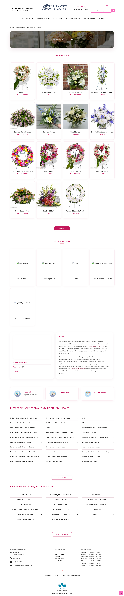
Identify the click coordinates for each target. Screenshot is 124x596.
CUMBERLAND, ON (61, 500)
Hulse (48, 428)
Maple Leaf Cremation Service (56, 452)
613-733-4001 (23, 11)
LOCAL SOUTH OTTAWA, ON (61, 514)
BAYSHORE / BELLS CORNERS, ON (61, 495)
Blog (56, 552)
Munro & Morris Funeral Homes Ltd (57, 457)
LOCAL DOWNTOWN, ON (25, 514)
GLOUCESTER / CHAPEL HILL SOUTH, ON (25, 509)
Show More (62, 228)
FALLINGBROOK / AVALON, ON (96, 500)
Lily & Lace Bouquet (75, 92)
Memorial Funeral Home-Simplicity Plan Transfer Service (26, 457)
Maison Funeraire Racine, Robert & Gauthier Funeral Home (26, 452)
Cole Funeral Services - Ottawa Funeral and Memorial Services (98, 437)
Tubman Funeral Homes (90, 423)
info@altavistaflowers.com (21, 562)
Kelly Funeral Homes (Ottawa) (56, 447)
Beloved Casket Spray (22, 132)
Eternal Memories (49, 92)
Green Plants (22, 279)
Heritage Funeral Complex (90, 442)
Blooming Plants (49, 279)
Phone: (15, 371)
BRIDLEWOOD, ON (96, 495)
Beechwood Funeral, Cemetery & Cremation (61, 432)
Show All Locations (62, 534)
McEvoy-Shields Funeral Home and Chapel (96, 452)
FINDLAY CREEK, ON (60, 505)
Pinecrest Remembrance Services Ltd (23, 461)
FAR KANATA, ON (25, 505)
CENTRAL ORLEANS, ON (25, 500)
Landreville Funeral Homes (91, 447)
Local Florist (58, 561)
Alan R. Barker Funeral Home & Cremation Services (26, 432)
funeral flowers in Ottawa (96, 346)
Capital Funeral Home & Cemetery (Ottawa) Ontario (62, 437)
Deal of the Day (28, 18)
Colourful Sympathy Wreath (22, 171)
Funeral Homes (59, 559)
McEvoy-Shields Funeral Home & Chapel (23, 418)
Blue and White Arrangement (102, 132)
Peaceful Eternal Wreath (75, 211)
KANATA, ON (97, 509)
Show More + (62, 477)
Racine (84, 418)
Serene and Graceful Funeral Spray (102, 92)
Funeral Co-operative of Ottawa (57, 442)
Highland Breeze (49, 132)
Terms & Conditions (60, 554)
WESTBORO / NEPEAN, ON (60, 519)
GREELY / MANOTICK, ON (61, 509)
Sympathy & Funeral (72, 18)
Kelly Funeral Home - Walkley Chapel (22, 428)
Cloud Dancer (75, 132)
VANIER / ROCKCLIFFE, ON (25, 519)
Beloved (22, 92)
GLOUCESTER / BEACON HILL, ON (96, 505)
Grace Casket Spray (22, 211)
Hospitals (57, 556)
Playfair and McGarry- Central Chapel (94, 428)
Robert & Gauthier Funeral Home (21, 423)
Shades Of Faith (49, 211)
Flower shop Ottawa (78, 369)
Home (12, 27)
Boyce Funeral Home (89, 432)
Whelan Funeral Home (89, 461)
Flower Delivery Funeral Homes (25, 27)
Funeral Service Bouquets (102, 279)
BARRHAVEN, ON (25, 495)
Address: (16, 367)
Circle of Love (75, 171)
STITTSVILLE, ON (96, 514)
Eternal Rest (49, 171)
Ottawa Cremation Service (91, 457)
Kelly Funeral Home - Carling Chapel (58, 418)
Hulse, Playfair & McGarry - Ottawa (22, 447)
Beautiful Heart (102, 171)
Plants (75, 279)
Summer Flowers (43, 18)
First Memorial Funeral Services (56, 423)
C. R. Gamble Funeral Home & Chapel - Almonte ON (26, 437)
